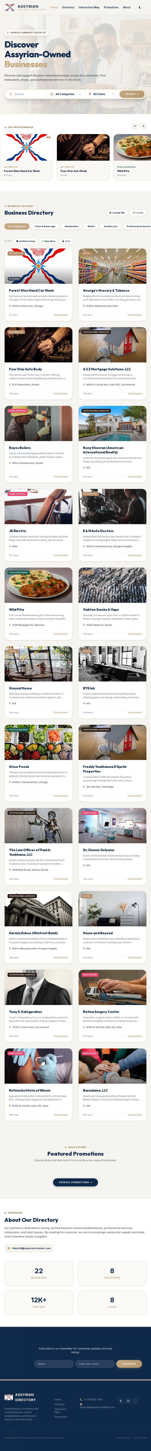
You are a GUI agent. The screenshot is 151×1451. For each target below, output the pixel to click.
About (127, 7)
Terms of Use (140, 1437)
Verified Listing (27, 241)
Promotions (111, 7)
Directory (68, 7)
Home (54, 7)
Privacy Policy (123, 1437)
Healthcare (110, 226)
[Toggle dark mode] (139, 7)
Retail (91, 226)
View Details (61, 315)
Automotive (71, 226)
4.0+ (67, 241)
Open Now (49, 241)
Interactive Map (89, 7)
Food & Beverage (45, 226)
